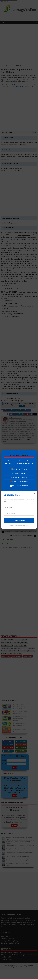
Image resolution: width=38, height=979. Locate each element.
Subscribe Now (19, 520)
